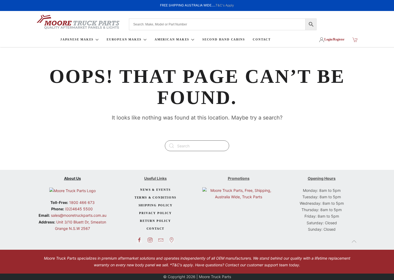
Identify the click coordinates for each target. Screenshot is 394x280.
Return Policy (155, 220)
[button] (354, 241)
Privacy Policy (155, 213)
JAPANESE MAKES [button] (77, 39)
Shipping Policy (156, 205)
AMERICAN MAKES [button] (172, 39)
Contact (156, 228)
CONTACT (262, 39)
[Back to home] (78, 22)
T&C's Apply (224, 5)
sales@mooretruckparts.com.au (78, 215)
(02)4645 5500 (78, 209)
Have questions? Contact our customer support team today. (247, 265)
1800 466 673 (81, 202)
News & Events (155, 189)
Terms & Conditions (155, 197)
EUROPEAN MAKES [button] (124, 39)
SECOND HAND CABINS (223, 39)
